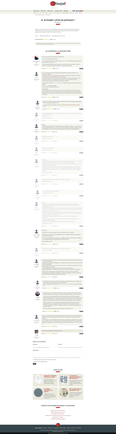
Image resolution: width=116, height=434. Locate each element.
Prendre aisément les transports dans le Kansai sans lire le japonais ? (58, 415)
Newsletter (56, 427)
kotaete (67, 204)
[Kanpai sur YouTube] (81, 11)
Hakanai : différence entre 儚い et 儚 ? (58, 412)
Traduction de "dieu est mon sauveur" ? (58, 410)
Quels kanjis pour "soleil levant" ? (58, 413)
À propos (45, 427)
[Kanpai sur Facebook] (76, 11)
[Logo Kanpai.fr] (58, 3)
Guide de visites (43, 11)
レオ (38, 35)
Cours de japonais (47, 14)
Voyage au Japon (36, 11)
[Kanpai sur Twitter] (78, 11)
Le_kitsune (36, 320)
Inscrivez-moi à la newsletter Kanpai (40, 361)
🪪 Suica (55, 12)
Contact (68, 427)
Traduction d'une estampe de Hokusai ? (58, 418)
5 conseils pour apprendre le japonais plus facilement (75, 377)
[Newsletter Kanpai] (74, 11)
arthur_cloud (36, 234)
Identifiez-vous (40, 347)
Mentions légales (62, 427)
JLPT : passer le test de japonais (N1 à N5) (75, 389)
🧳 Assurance (72, 12)
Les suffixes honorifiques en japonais (48, 390)
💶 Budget (35, 12)
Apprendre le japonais (58, 11)
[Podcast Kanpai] (82, 11)
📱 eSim (67, 12)
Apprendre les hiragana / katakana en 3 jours (50, 376)
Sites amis (73, 427)
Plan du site (78, 427)
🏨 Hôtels (47, 12)
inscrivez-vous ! (47, 347)
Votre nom (35, 344)
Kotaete (36, 14)
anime (67, 30)
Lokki (37, 297)
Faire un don (50, 427)
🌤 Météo (80, 12)
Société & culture (50, 11)
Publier (34, 363)
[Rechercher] (65, 8)
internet (48, 29)
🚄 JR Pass (51, 12)
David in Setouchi (36, 61)
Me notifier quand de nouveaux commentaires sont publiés (45, 359)
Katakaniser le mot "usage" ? (58, 417)
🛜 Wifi (64, 12)
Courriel (60, 344)
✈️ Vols (44, 12)
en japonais (77, 29)
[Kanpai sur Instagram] (79, 11)
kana (74, 64)
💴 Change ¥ (40, 12)
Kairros (36, 264)
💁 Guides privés (59, 12)
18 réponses (58, 22)
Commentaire (36, 350)
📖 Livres (76, 12)
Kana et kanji (63, 35)
